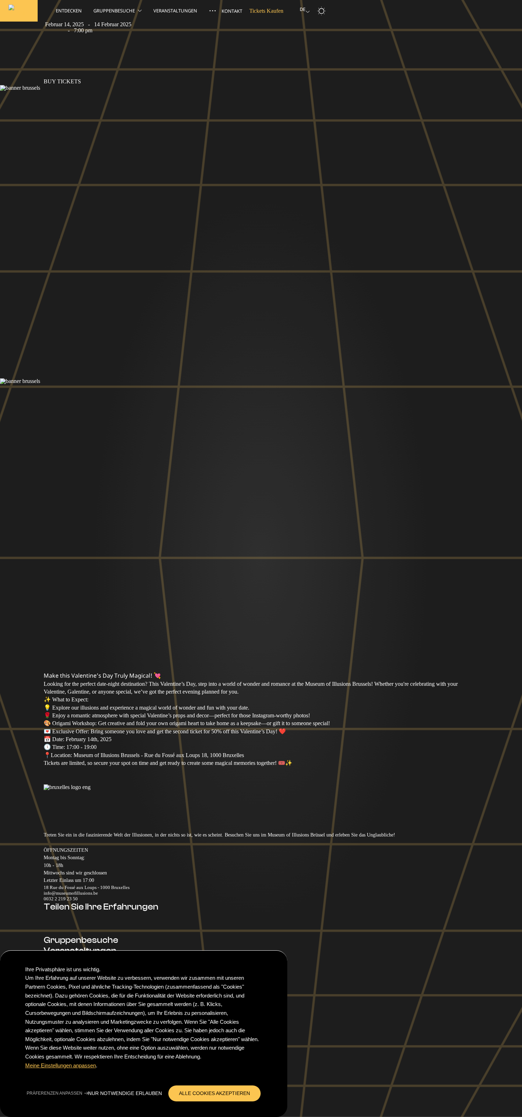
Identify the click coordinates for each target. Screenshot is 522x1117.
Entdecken (69, 11)
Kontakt (232, 11)
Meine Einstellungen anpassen (60, 1065)
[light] (321, 10)
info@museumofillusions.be (71, 893)
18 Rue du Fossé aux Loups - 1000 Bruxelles (87, 887)
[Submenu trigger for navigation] (212, 11)
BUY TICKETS (62, 81)
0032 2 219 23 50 (61, 898)
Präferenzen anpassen (54, 1093)
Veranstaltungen (175, 11)
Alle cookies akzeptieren (214, 1093)
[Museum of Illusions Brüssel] (19, 11)
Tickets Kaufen (266, 10)
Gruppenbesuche (114, 11)
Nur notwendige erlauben (125, 1093)
